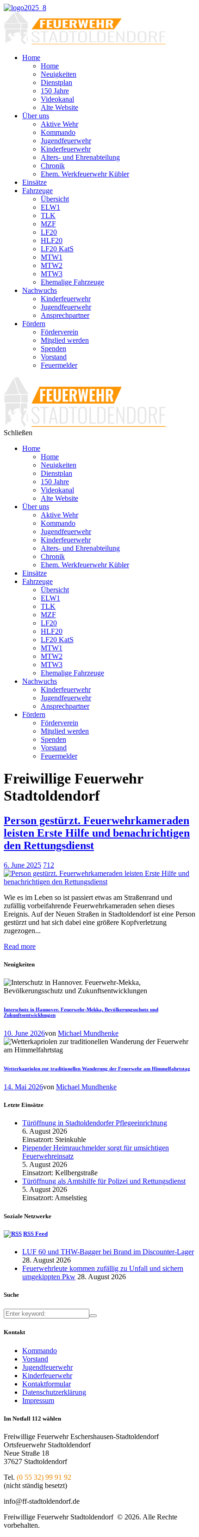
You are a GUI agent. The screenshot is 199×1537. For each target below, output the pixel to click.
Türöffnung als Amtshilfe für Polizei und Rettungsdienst (104, 1181)
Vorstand (35, 1359)
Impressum (38, 1400)
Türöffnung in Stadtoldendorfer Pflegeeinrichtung (94, 1123)
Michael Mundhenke (88, 1033)
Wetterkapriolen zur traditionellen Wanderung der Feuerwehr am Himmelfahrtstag (97, 1068)
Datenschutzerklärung (54, 1392)
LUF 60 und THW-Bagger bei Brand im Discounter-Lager (108, 1252)
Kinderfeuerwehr (47, 1375)
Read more (20, 946)
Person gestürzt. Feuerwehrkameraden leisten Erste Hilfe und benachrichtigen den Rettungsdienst (97, 832)
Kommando (39, 1351)
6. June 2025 (22, 865)
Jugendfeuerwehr (47, 1367)
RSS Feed (35, 1233)
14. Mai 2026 (23, 1087)
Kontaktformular (46, 1384)
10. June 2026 (24, 1033)
